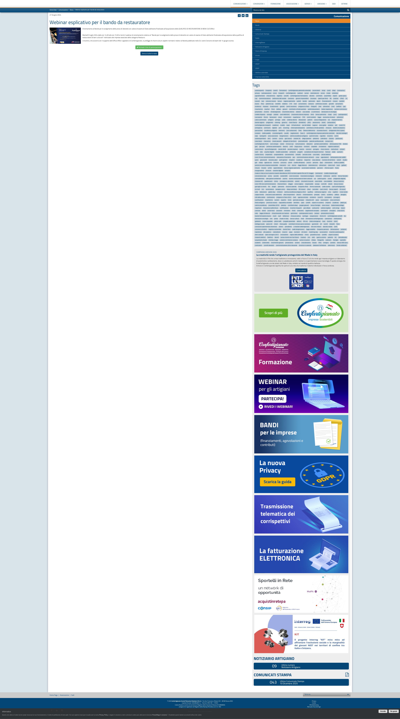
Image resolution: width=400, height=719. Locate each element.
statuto (331, 138)
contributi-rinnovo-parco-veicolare (299, 224)
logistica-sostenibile (275, 229)
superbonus (296, 117)
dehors (299, 221)
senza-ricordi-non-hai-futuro (290, 237)
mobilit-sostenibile (282, 152)
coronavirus (341, 90)
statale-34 (297, 138)
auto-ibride (318, 181)
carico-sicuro (259, 149)
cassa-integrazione (320, 120)
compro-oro (329, 141)
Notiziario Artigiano (262, 46)
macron (284, 232)
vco (289, 165)
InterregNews (260, 42)
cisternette (265, 243)
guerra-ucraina (321, 237)
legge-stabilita (310, 229)
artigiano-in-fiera (303, 106)
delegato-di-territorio (289, 141)
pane (256, 160)
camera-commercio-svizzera (289, 240)
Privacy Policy (103, 715)
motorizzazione (307, 195)
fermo (266, 117)
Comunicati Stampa (262, 34)
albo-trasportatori (289, 195)
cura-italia (316, 155)
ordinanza (327, 176)
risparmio (307, 160)
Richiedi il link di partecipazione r (150, 47)
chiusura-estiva (296, 216)
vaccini (309, 163)
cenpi (280, 117)
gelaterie (258, 221)
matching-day (313, 232)
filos (320, 243)
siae (320, 106)
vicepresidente (278, 155)
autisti (299, 101)
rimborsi (279, 192)
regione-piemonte (289, 101)
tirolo (289, 200)
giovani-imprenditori (302, 98)
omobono (313, 197)
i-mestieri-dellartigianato (301, 227)
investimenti (274, 106)
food (302, 219)
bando (305, 101)
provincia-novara (272, 203)
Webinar (258, 29)
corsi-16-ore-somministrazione (265, 157)
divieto (345, 144)
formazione (282, 90)
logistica (279, 96)
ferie (312, 114)
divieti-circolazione (339, 128)
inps (323, 221)
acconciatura (270, 189)
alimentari (326, 106)
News (71, 10)
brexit (323, 122)
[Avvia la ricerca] (348, 10)
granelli (331, 104)
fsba (300, 130)
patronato (312, 101)
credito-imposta (260, 114)
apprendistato (278, 168)
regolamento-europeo (312, 211)
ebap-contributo (292, 189)
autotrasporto (259, 90)
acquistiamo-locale (261, 240)
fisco (273, 109)
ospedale (314, 147)
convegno (336, 197)
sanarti (257, 101)
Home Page (53, 10)
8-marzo (342, 189)
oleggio (290, 184)
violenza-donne (292, 120)
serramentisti (289, 155)
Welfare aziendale (261, 72)
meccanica (267, 141)
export (335, 96)
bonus (280, 101)
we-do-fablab (306, 125)
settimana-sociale (321, 104)
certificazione (284, 208)
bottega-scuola (259, 224)
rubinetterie (276, 232)
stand (290, 163)
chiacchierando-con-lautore (280, 213)
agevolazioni (325, 157)
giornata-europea (298, 200)
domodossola (343, 237)
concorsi (308, 149)
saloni (323, 195)
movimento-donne (288, 112)
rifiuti (342, 98)
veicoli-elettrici (325, 155)
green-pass (342, 96)
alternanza (331, 245)
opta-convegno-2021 (272, 235)
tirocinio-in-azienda (305, 245)
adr (336, 125)
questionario (268, 181)
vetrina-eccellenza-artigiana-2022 (295, 192)
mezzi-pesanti (276, 141)
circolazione (322, 147)
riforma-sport (329, 168)
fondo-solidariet (341, 245)
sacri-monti (323, 189)
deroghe (343, 195)
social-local (271, 211)
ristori (276, 224)
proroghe (316, 149)
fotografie (321, 240)
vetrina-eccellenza (260, 205)
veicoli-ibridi (282, 149)
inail (295, 104)
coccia (281, 138)
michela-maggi (273, 240)
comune (257, 211)
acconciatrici (323, 232)
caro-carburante (291, 130)
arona (270, 176)
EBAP (257, 68)
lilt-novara (302, 189)
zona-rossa (325, 205)
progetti (300, 152)
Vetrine (344, 3)
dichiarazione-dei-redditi (338, 157)
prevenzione (289, 243)
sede (283, 120)
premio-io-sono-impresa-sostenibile (266, 165)
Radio (257, 38)
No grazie (393, 711)
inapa (329, 114)
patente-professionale (316, 141)
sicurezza (313, 98)
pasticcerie (339, 138)
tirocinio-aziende (291, 187)
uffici (309, 122)
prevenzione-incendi (327, 213)
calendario (324, 138)
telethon (270, 237)
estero (281, 227)
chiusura (328, 128)
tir (346, 98)
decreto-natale (327, 227)
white (270, 168)
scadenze (335, 203)
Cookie (314, 703)
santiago (305, 216)
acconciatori (316, 90)
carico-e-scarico (304, 240)
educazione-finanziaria (284, 157)
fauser (314, 243)
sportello (343, 240)
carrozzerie (258, 117)
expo (288, 125)
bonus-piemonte (321, 114)
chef (335, 227)
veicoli (339, 160)
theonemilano (282, 184)
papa (290, 232)
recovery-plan (273, 160)
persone (315, 163)
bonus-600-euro (342, 243)
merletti (277, 104)
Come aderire (301, 270)
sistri (335, 221)
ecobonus (258, 106)
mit (271, 219)
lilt (330, 98)
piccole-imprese (293, 149)
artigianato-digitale (339, 179)
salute (282, 144)
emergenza (258, 128)
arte (256, 192)
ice (329, 120)
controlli (323, 184)
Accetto (383, 711)
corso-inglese (299, 184)
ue (315, 179)
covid (328, 90)
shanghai (332, 211)
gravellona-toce (315, 235)
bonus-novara (338, 184)
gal (256, 163)
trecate (264, 168)
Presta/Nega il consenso (159, 715)
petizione (316, 138)
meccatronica (271, 96)
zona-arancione (273, 136)
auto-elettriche (284, 114)
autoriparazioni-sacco (305, 213)
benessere (273, 117)
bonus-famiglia (315, 205)
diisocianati (302, 120)
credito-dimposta (299, 163)
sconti (326, 224)
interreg (277, 122)
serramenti (339, 104)
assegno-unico (280, 189)
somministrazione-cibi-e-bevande (286, 245)
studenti (257, 243)
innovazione (284, 235)
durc (269, 138)
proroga (277, 120)
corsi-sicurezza (294, 176)
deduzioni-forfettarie (319, 245)
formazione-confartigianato (314, 219)
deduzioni (309, 144)
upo (344, 106)
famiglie (335, 240)
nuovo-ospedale (267, 221)
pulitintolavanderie (313, 109)
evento (302, 149)
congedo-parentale (289, 221)
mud (333, 106)
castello (341, 101)
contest (332, 243)
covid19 (320, 197)
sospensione (314, 216)
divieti (330, 184)
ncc (263, 189)
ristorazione (328, 163)
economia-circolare (329, 117)
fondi (293, 211)
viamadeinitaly (259, 179)
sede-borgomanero (298, 229)
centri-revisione (291, 106)
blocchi (299, 195)
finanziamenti (326, 101)
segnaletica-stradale (285, 203)
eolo (313, 237)
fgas (321, 163)
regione (315, 125)
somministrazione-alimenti (305, 157)
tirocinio (276, 163)
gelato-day (272, 192)
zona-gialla (322, 125)
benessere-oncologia (261, 219)
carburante (315, 208)
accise (306, 93)
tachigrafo (263, 136)
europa (317, 184)
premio (334, 176)
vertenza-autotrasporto (274, 147)
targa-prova (298, 147)
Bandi (257, 25)
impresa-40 (258, 181)
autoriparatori (343, 114)
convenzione (302, 104)
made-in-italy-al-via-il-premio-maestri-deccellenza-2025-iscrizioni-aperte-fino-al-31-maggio (284, 173)
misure (257, 168)
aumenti (339, 152)
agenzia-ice (268, 163)
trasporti (281, 93)
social (329, 179)
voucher (267, 109)
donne (294, 165)
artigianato (269, 122)
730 (303, 117)
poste (276, 219)
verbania (343, 229)
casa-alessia (316, 160)
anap (323, 90)
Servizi (308, 3)
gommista (294, 213)
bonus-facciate (342, 176)
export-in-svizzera (317, 203)
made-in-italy (284, 219)
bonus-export (333, 189)
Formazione (276, 3)
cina (329, 192)
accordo (276, 176)
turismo (329, 221)
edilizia (279, 109)
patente (330, 237)
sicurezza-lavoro (322, 130)
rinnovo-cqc (289, 144)
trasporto (268, 90)
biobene (284, 104)
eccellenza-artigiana (270, 130)
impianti (328, 203)
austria (285, 179)
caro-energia (274, 144)
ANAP (257, 64)
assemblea (327, 96)
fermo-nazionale (315, 187)
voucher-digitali (269, 152)
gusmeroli (315, 224)
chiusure (268, 171)
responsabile (309, 184)
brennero (281, 130)
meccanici (283, 165)
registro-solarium (333, 147)
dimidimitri (302, 122)
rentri (336, 136)
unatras (335, 98)
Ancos (257, 55)
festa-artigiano (259, 203)
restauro (311, 104)
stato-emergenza (315, 221)
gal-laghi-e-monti (260, 187)
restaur (317, 213)
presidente (288, 227)
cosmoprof (324, 211)
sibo (256, 213)
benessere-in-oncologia (329, 112)
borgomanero (284, 136)
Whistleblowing (314, 705)
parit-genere (283, 160)
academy (330, 195)
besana (285, 147)
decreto (312, 96)
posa (317, 200)
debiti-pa (343, 203)
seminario (267, 128)
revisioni (306, 147)
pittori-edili (277, 221)
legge (319, 117)
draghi (274, 187)
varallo (286, 133)
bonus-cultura (294, 219)
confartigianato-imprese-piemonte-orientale (320, 133)
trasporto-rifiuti (303, 187)
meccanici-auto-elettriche (274, 195)
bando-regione (259, 122)
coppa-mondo (259, 195)
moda (328, 93)
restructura (334, 149)
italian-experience (327, 109)
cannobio (315, 189)
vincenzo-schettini (261, 229)
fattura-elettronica (309, 130)
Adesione (321, 3)
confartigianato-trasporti (263, 125)
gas (256, 147)
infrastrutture (296, 125)
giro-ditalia (307, 208)
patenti (310, 120)
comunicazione (300, 144)
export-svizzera (333, 235)
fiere (338, 224)
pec (294, 157)
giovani (285, 109)
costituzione (270, 197)
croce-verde (343, 192)
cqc (256, 98)
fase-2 (303, 133)
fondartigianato (275, 112)
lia (345, 216)
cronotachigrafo (277, 133)
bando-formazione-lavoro (263, 216)
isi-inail (257, 189)
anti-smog (336, 208)
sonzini (277, 200)
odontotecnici (315, 93)
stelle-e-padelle (339, 163)
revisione (291, 98)
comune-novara (271, 101)
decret (277, 237)
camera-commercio (341, 109)
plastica (283, 205)
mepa (260, 163)
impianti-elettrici (260, 237)
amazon (287, 171)
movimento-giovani (277, 243)
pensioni (320, 168)
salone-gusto (322, 179)
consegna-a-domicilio (286, 181)
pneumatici (258, 112)
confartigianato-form (261, 144)
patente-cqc (269, 104)
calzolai (276, 114)
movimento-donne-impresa (300, 114)
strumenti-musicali (307, 181)
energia (269, 114)
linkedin (298, 155)
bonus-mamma (339, 181)
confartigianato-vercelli (335, 216)
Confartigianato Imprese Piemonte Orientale (57, 4)
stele (333, 152)
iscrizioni (297, 232)
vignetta (322, 136)
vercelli (286, 96)
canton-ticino (259, 155)
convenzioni (287, 117)
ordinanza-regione (320, 192)
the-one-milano (316, 227)
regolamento (294, 133)
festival (328, 152)
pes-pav (261, 147)
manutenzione (306, 243)
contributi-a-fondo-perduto (297, 109)
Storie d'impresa (261, 51)
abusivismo (316, 122)
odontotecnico (313, 165)
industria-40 (310, 200)
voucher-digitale (278, 171)
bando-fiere (286, 229)
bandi (264, 211)
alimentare (322, 165)
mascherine (258, 109)
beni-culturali (259, 235)
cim (309, 237)
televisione (263, 192)
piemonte (281, 187)
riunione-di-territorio (328, 160)
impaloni (291, 160)
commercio (319, 173)
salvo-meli (331, 165)
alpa (256, 136)
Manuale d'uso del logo (314, 707)
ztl (321, 224)
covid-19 (342, 125)
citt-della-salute (260, 197)
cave (338, 165)
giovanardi (263, 160)
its (335, 237)
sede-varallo (326, 187)
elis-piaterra (267, 232)
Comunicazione (239, 3)
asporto (283, 200)
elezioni (298, 112)
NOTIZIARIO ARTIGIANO (274, 658)
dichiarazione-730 (335, 144)
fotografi (313, 106)
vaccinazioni (324, 200)
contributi (319, 96)
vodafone (275, 125)
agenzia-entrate (303, 197)
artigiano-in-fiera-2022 (284, 197)
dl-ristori (304, 232)
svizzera (257, 133)
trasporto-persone (323, 229)
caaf (279, 216)
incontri (266, 112)
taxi (263, 101)
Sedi (334, 3)
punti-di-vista (314, 136)
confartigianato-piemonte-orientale (300, 90)
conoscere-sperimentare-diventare (266, 227)
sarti (256, 152)
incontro (329, 136)
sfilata (314, 240)
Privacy (314, 701)
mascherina (269, 200)
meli (294, 197)
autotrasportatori (260, 138)
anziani (297, 243)
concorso (283, 163)
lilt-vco (305, 221)
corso (275, 93)
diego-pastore (306, 138)
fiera (262, 104)
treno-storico (325, 149)
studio (345, 160)
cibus (308, 189)
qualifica (310, 192)
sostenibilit (284, 176)
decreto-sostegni (341, 133)
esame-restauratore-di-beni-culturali (300, 179)
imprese (265, 106)
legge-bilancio (302, 165)
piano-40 (269, 224)
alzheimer (340, 117)
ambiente (293, 152)
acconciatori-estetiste (308, 168)
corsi (335, 114)
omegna (325, 243)
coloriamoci (328, 219)
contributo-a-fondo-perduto (315, 128)
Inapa (257, 59)
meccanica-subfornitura (270, 208)
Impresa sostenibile (262, 77)
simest (342, 149)
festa (337, 168)
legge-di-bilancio (265, 213)
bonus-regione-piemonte (292, 168)
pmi (280, 128)
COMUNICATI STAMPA (273, 675)
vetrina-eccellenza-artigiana (299, 136)
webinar (300, 93)
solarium (328, 240)
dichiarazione (335, 229)
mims (276, 181)
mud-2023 (341, 211)
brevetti (332, 224)
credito (282, 125)
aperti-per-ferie (323, 98)
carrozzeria (328, 197)
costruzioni (258, 245)
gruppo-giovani (304, 205)
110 (290, 104)
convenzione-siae (260, 176)
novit (274, 216)
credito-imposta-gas (330, 173)
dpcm (318, 101)
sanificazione (259, 200)
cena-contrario (334, 200)
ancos (323, 93)
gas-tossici (288, 138)
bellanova (286, 216)
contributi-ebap (292, 205)
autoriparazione (266, 93)
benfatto (296, 203)
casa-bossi (258, 141)
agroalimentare (260, 96)
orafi (291, 147)
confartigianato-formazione (299, 96)
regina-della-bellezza (296, 235)
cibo (261, 152)
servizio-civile (307, 155)
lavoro (257, 104)
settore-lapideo (325, 208)
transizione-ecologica (307, 176)
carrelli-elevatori (269, 245)
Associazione (292, 3)
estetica (330, 125)
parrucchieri (258, 130)
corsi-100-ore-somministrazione (265, 184)
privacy (257, 93)
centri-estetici (311, 117)
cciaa (317, 157)
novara (335, 101)
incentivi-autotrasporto (336, 232)
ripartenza (258, 232)
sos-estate (306, 112)
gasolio (282, 106)
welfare (338, 106)
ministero (287, 211)
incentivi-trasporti (295, 208)
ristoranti (319, 176)
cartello (324, 235)
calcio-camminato (260, 120)
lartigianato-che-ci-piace (336, 130)
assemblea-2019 (274, 205)
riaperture (258, 208)
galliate (344, 165)
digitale (274, 128)
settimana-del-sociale (279, 98)
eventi (275, 90)
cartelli (308, 203)
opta (302, 203)
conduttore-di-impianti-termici (313, 152)
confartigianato (291, 93)
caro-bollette (328, 181)
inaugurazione (259, 171)
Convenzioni (258, 3)
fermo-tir (323, 216)
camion (274, 138)
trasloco (303, 237)
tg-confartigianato (270, 149)
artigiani (270, 120)
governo (284, 122)
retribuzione (337, 219)
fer (269, 187)
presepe (316, 195)
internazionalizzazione (298, 128)
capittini (335, 192)
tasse (343, 208)
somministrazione (264, 98)
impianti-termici (337, 120)
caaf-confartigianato (338, 187)
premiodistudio (303, 141)
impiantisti (269, 155)
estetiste (335, 93)
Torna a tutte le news (149, 53)
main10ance (293, 122)
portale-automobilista (321, 144)
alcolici (297, 181)
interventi (300, 211)
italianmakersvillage (337, 205)
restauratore (331, 122)
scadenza (299, 160)
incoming (286, 128)
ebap (333, 90)
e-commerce (315, 112)
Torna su (307, 694)
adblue (337, 195)
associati (279, 211)
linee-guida (283, 224)
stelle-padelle (266, 133)
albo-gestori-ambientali (273, 179)
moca (306, 235)
